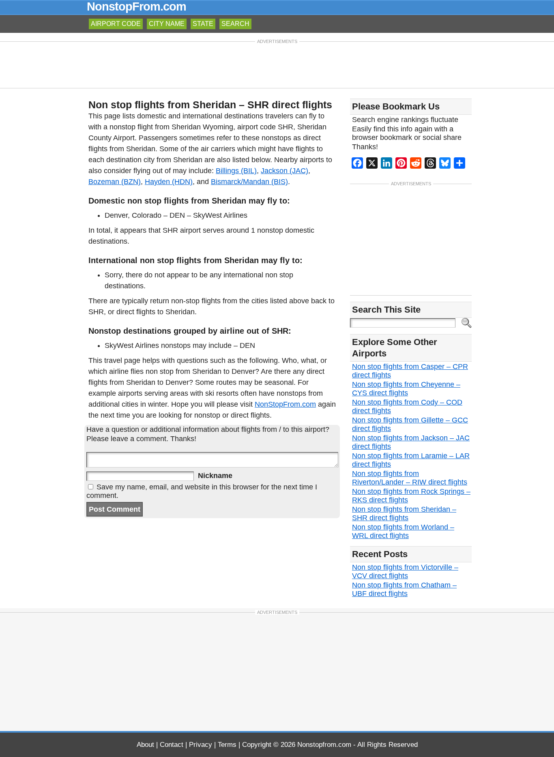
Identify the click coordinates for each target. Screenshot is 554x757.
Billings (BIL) (236, 171)
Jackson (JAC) (284, 171)
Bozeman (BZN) (114, 182)
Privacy (200, 744)
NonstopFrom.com (136, 6)
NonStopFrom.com (285, 404)
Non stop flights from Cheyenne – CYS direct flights (406, 388)
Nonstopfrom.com (324, 744)
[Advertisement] (277, 64)
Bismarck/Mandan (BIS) (249, 182)
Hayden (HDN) (169, 182)
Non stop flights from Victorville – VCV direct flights (405, 571)
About (145, 744)
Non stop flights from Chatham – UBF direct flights (404, 589)
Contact (171, 744)
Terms (227, 744)
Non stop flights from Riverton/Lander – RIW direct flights (409, 478)
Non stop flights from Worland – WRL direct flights (403, 531)
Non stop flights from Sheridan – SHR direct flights (404, 513)
